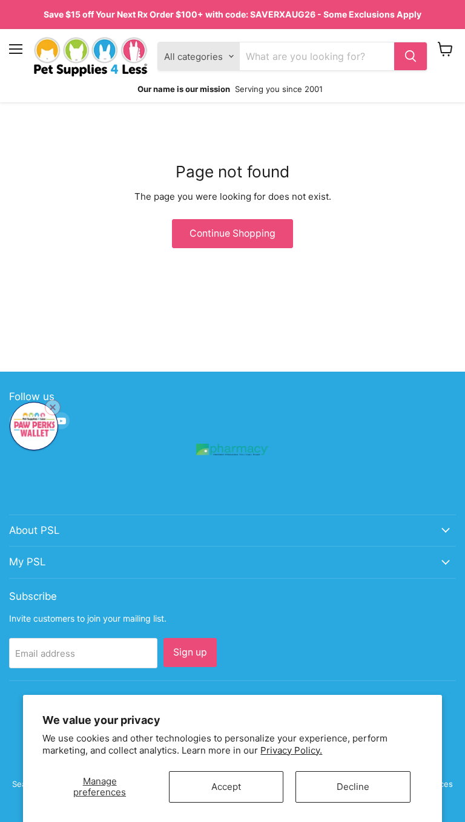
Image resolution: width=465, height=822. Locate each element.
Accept (226, 786)
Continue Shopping (232, 233)
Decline (353, 786)
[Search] (410, 56)
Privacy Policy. (291, 750)
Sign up (190, 652)
